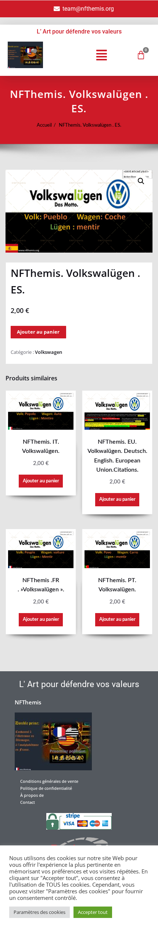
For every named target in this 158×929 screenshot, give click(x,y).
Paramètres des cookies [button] (39, 912)
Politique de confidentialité (46, 788)
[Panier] (141, 55)
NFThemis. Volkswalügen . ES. (90, 125)
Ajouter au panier (38, 331)
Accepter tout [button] (93, 912)
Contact (27, 802)
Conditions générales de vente (49, 781)
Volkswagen (48, 352)
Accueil (44, 125)
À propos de (32, 795)
